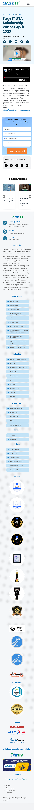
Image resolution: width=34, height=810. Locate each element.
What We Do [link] (14, 452)
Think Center (12, 14)
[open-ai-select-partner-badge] (17, 629)
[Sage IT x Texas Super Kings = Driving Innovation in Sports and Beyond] (9, 185)
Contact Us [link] (14, 438)
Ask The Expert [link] (15, 428)
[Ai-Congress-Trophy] (17, 572)
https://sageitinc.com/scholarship (16, 110)
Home (4, 14)
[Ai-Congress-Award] (17, 554)
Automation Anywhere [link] (18, 362)
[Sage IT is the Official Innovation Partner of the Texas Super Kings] (17, 763)
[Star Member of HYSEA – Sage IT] (17, 732)
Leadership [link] (14, 415)
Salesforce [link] (14, 379)
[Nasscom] (17, 729)
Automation (14, 312)
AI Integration (15, 308)
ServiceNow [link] (14, 387)
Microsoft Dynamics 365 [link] (18, 370)
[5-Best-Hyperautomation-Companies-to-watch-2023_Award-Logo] (17, 675)
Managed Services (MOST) (16, 340)
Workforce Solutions (17, 350)
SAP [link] (11, 383)
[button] (4, 198)
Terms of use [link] (10, 791)
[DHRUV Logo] (17, 756)
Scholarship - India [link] (16, 473)
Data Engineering (16, 317)
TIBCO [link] (12, 395)
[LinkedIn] (16, 41)
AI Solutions (14, 304)
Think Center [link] (14, 460)
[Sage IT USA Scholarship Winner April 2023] (17, 218)
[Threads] (27, 41)
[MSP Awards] (17, 589)
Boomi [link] (12, 366)
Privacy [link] (8, 788)
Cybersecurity (15, 325)
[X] (10, 41)
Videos (19, 14)
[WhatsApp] (21, 41)
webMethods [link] (14, 391)
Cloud (12, 321)
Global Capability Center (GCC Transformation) (19, 334)
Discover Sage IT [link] (16, 411)
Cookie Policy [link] (10, 793)
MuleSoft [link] (13, 375)
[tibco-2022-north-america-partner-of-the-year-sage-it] (17, 638)
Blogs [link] (12, 424)
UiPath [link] (12, 400)
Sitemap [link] (9, 796)
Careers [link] (13, 442)
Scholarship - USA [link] (16, 469)
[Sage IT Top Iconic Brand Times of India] (17, 606)
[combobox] (6, 138)
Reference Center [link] (16, 464)
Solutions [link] (13, 456)
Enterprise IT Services (18, 329)
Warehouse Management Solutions (19, 345)
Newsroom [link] (14, 420)
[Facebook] (4, 41)
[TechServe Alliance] (17, 739)
